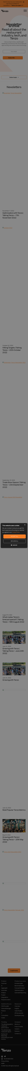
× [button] (24, 524)
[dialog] (14, 535)
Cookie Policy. (16, 532)
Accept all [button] (14, 536)
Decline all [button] (14, 541)
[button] (14, 545)
